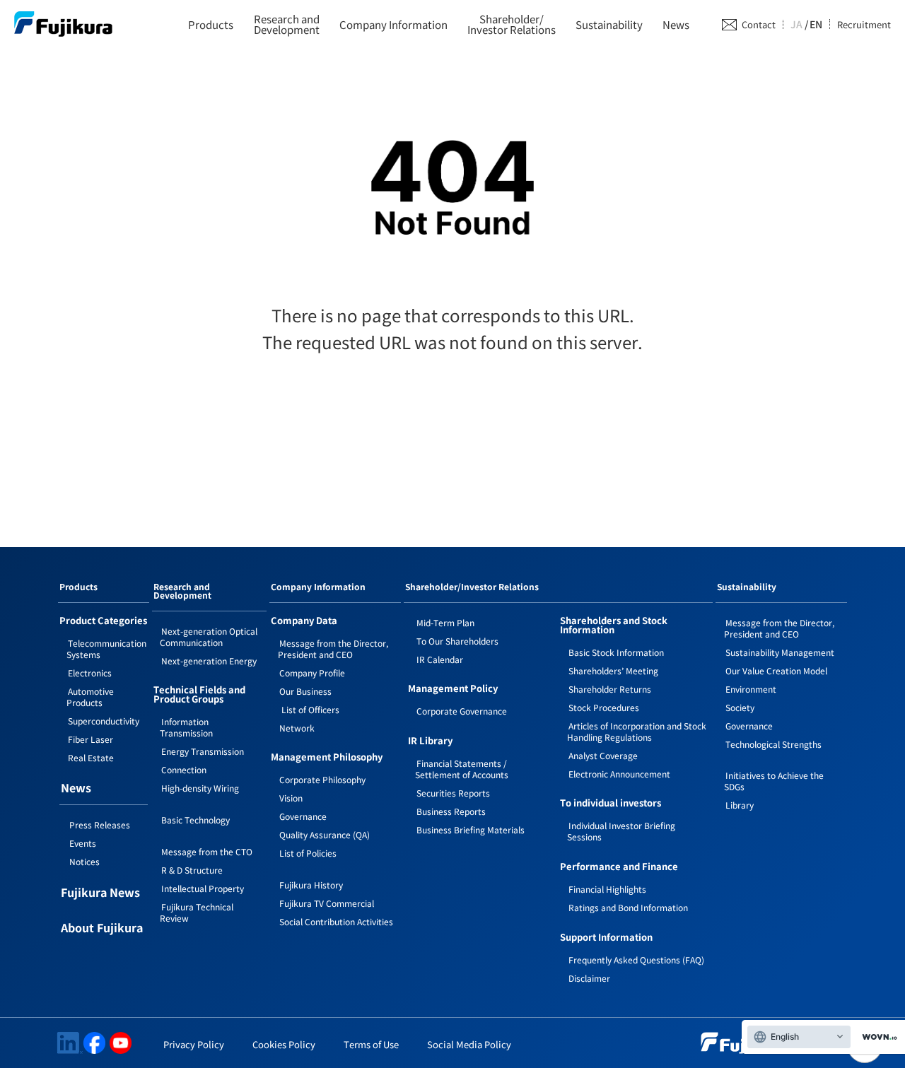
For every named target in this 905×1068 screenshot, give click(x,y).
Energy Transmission (202, 751)
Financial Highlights (607, 889)
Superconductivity (103, 721)
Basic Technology (195, 820)
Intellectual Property (202, 888)
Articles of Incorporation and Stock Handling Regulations (636, 731)
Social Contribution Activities (336, 921)
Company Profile (312, 673)
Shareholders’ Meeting (613, 670)
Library (739, 805)
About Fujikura (102, 929)
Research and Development (182, 591)
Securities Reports (453, 793)
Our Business (305, 691)
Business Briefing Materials (470, 829)
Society (739, 707)
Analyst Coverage (603, 755)
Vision (291, 798)
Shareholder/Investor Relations (511, 24)
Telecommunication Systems (106, 648)
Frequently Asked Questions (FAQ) (636, 959)
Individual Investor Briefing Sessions (621, 831)
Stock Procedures (603, 707)
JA (796, 24)
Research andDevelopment (287, 24)
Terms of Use (371, 1044)
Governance (303, 816)
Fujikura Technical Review (196, 912)
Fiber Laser (90, 739)
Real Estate (91, 757)
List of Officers (309, 709)
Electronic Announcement (619, 774)
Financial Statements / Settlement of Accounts (461, 768)
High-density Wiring (200, 788)
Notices (84, 861)
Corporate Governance (461, 711)
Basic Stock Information (616, 652)
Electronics (90, 673)
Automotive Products (90, 696)
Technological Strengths (773, 744)
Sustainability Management (779, 652)
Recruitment (864, 24)
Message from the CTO (206, 851)
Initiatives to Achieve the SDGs (774, 780)
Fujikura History (311, 885)
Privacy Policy (193, 1044)
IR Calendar (439, 659)
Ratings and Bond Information (628, 907)
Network (297, 728)
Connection (183, 769)
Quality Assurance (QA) (324, 834)
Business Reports (451, 811)
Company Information (393, 24)
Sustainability (609, 24)
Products (210, 24)
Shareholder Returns (609, 689)
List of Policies (308, 853)
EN (816, 24)
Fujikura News (100, 893)
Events (82, 843)
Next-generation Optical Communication (208, 636)
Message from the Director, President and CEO (333, 648)
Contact (759, 24)
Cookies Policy (283, 1044)
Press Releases (99, 824)
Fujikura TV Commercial (326, 903)
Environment (750, 689)
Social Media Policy (469, 1044)
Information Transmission (186, 727)
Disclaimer (589, 978)
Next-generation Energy (209, 661)
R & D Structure (192, 870)
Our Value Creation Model (776, 670)
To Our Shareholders (457, 641)
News (675, 24)
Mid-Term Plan (445, 622)
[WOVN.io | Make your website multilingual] (876, 1037)
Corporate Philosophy (322, 779)
